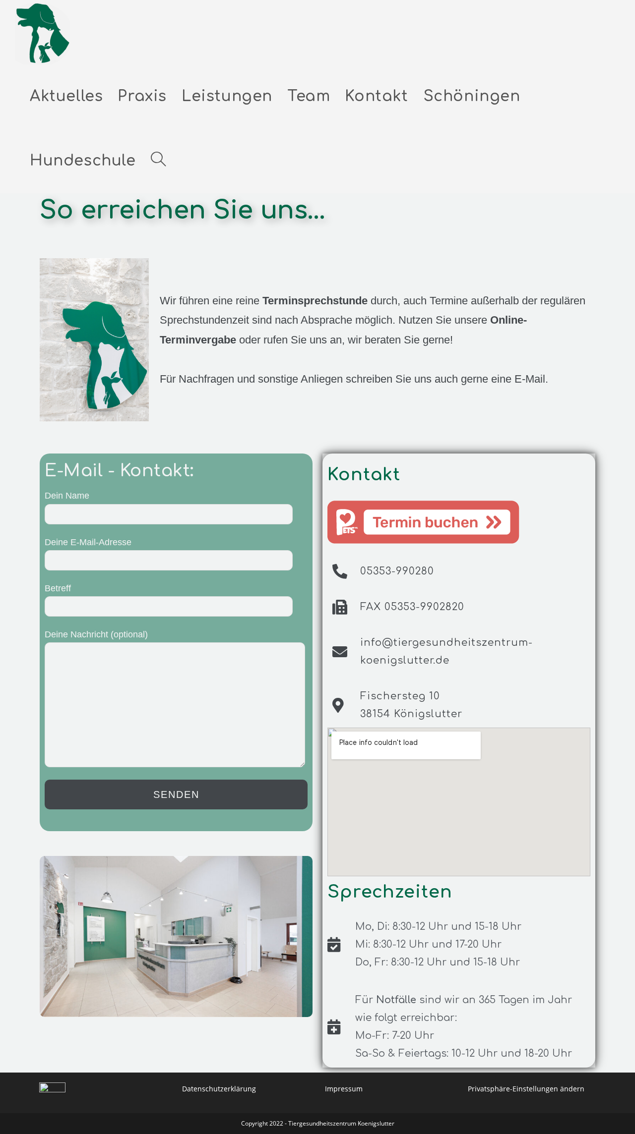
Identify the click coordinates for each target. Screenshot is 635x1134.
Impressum (344, 1088)
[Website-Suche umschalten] (158, 161)
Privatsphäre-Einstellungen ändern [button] (526, 1088)
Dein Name (67, 496)
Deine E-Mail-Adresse (88, 542)
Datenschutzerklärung (219, 1088)
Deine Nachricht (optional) (96, 634)
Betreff (58, 588)
